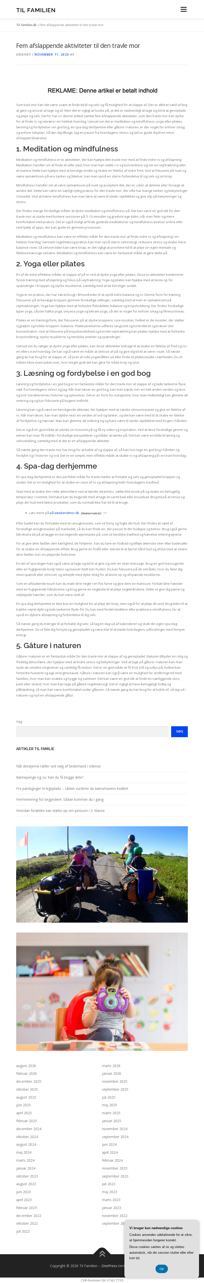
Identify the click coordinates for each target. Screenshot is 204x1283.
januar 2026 (111, 1073)
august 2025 (26, 1097)
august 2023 (26, 1183)
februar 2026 (26, 1073)
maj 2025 (109, 1105)
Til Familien (36, 9)
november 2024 (114, 1128)
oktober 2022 (27, 1223)
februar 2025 (26, 1120)
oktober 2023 (27, 1176)
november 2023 (114, 1168)
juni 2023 (23, 1191)
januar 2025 (111, 1120)
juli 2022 (23, 1231)
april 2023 (24, 1199)
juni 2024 (109, 1144)
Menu (183, 9)
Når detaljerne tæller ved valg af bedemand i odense (58, 766)
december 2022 (28, 1215)
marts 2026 (111, 1065)
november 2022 (114, 1215)
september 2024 (115, 1136)
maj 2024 (23, 1152)
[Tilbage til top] (102, 1254)
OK (161, 1269)
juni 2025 (23, 1105)
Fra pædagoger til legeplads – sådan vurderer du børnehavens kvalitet (72, 788)
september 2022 (115, 1223)
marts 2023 (111, 1199)
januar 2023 (111, 1207)
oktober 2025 (27, 1089)
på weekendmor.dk (64, 513)
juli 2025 (108, 1097)
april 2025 (24, 1112)
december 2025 (28, 1081)
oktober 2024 (27, 1136)
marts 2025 (111, 1112)
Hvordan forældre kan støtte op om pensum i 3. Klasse (60, 810)
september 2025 (115, 1089)
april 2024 (110, 1152)
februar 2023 (26, 1207)
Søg (19, 721)
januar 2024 (25, 1168)
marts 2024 (25, 1160)
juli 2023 (108, 1183)
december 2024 (28, 1128)
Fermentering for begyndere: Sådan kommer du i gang (59, 799)
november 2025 (114, 1081)
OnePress (109, 1265)
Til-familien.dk (26, 25)
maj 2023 (109, 1191)
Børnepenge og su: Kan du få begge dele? (49, 777)
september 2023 (115, 1176)
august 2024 (26, 1144)
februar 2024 (112, 1160)
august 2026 (26, 1065)
